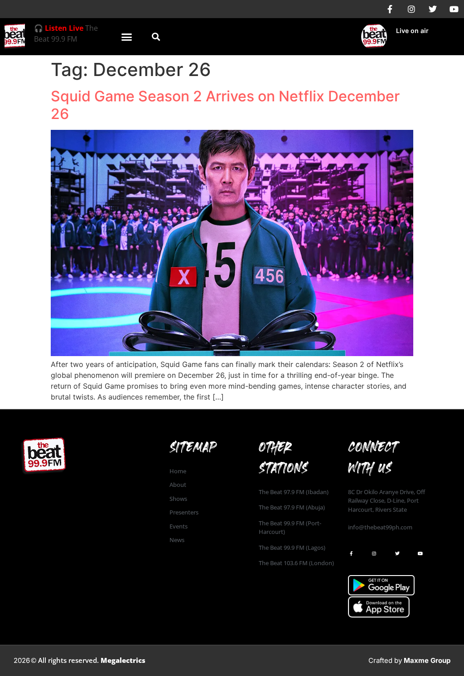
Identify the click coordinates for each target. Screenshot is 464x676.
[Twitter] (433, 9)
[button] (126, 36)
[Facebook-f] (390, 9)
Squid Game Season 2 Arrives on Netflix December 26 (225, 104)
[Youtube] (454, 9)
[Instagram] (411, 9)
